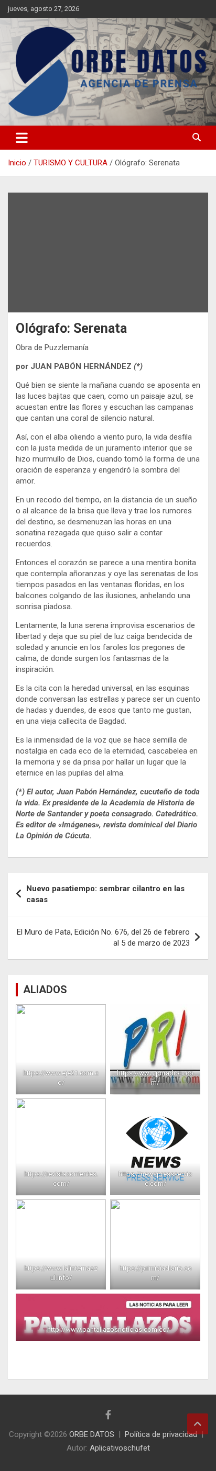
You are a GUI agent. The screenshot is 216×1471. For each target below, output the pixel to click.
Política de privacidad (161, 1434)
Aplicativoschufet (120, 1448)
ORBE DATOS (91, 1434)
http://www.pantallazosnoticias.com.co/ (108, 1329)
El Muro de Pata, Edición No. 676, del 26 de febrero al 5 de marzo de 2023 (103, 937)
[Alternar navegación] (22, 138)
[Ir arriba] (197, 1423)
